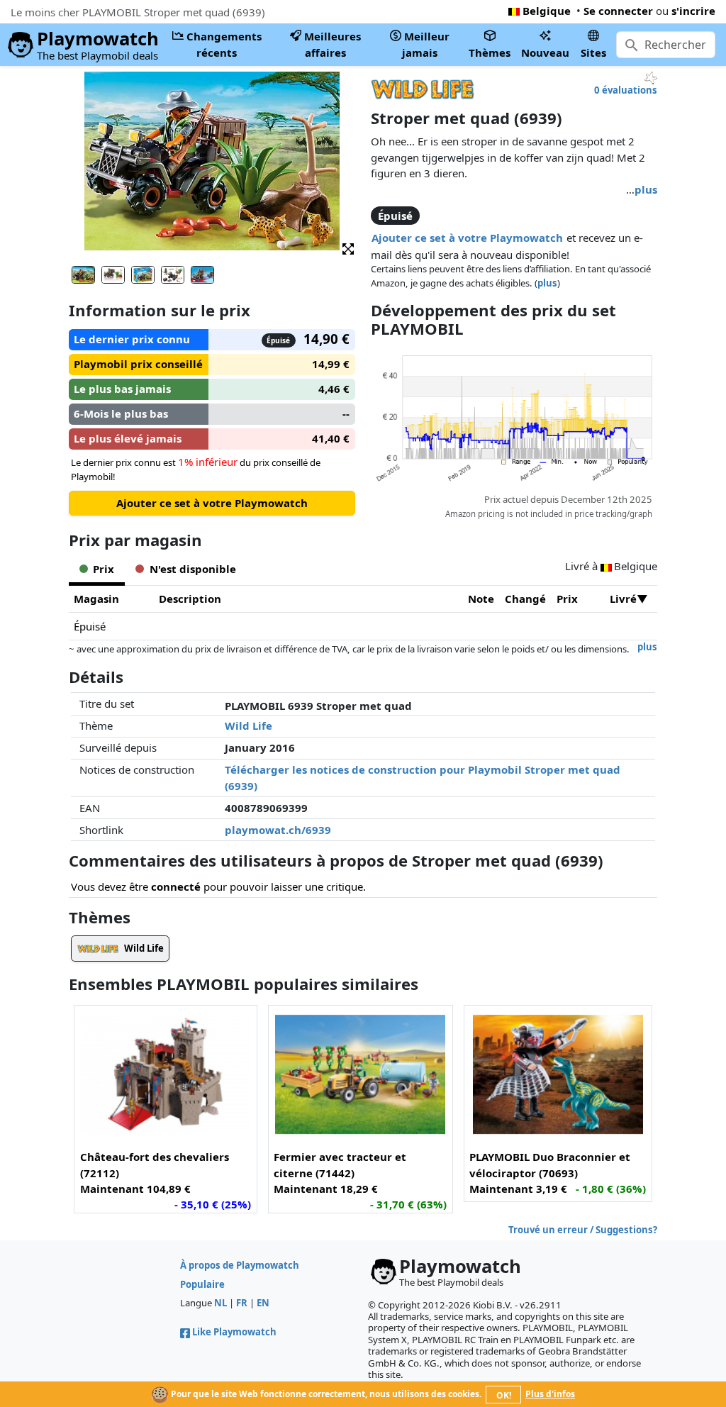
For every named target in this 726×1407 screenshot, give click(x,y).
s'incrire (693, 11)
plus (646, 189)
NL (220, 1302)
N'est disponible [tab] (193, 569)
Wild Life (248, 725)
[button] (348, 248)
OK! (503, 1395)
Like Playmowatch (234, 1331)
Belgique (547, 11)
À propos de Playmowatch (239, 1265)
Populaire (202, 1284)
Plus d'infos (550, 1394)
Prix (567, 598)
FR (241, 1302)
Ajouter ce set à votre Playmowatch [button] (467, 237)
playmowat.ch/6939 (278, 830)
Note (481, 598)
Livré (623, 598)
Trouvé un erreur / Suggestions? (582, 1229)
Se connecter (618, 11)
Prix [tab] (103, 569)
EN (263, 1302)
